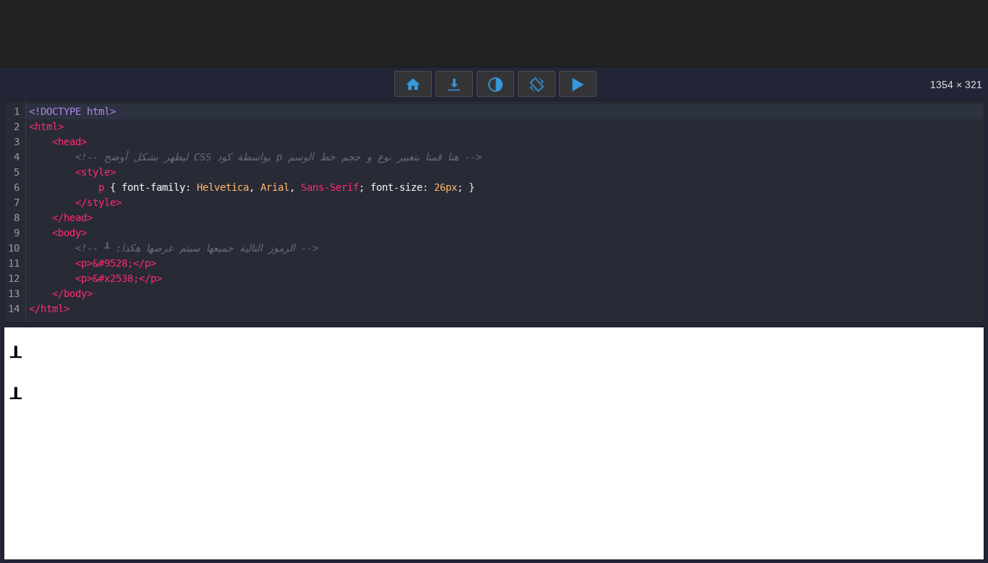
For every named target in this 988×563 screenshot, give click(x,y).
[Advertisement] (494, 32)
